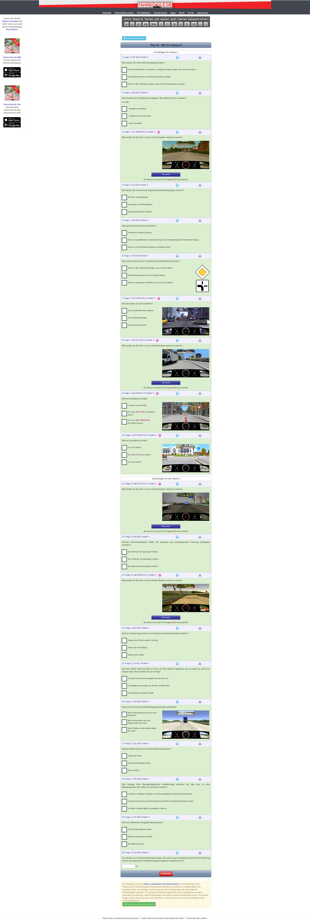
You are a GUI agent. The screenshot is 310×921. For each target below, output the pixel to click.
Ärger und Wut (133, 770)
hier (198, 918)
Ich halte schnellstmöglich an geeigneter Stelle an (147, 808)
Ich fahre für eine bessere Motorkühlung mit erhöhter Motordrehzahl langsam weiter (161, 801)
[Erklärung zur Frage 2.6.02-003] (177, 628)
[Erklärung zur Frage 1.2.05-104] (177, 57)
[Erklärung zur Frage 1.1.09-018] (177, 220)
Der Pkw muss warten (139, 454)
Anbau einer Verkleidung (137, 647)
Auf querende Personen (137, 325)
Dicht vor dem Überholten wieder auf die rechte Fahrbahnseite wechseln (156, 84)
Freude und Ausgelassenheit (139, 763)
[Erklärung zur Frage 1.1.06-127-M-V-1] (177, 340)
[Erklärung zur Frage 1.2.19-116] (177, 185)
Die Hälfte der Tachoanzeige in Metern (143, 566)
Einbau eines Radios (136, 655)
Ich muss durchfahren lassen (141, 413)
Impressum (202, 13)
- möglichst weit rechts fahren (139, 116)
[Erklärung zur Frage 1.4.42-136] (177, 255)
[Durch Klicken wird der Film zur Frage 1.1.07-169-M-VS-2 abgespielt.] (185, 155)
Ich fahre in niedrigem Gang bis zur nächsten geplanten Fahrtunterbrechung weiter (160, 794)
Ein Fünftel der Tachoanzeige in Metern (143, 559)
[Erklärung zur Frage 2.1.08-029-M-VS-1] (177, 575)
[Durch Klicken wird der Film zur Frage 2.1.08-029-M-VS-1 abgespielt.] (185, 598)
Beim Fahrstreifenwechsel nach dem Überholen (142, 714)
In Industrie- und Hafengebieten (140, 204)
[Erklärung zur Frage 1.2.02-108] (177, 92)
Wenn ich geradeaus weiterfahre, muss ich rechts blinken (150, 282)
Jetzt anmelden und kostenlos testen (138, 904)
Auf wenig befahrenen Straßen (140, 212)
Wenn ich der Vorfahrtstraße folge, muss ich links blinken (150, 268)
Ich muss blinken (134, 447)
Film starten (166, 174)
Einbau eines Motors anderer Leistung (143, 640)
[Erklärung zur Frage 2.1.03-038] (177, 701)
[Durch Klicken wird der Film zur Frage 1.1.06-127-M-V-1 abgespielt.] (185, 363)
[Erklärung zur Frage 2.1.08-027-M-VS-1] (177, 483)
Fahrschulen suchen (124, 13)
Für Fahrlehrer (143, 13)
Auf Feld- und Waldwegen (138, 197)
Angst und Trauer (134, 756)
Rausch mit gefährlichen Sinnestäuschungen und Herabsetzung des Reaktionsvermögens (163, 240)
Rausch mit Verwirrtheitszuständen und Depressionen (149, 247)
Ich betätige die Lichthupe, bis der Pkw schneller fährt (149, 686)
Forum (191, 13)
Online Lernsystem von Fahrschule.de (161, 884)
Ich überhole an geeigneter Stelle (141, 693)
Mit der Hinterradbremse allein (140, 829)
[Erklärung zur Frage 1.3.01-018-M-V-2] (177, 393)
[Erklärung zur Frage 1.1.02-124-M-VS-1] (177, 298)
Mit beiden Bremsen (136, 844)
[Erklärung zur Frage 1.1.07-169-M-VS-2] (177, 132)
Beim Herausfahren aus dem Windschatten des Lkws (139, 721)
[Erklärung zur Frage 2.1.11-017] (177, 663)
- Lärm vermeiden (135, 123)
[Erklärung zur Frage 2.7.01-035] (177, 817)
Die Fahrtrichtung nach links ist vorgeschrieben (146, 275)
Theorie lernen (160, 13)
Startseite (107, 13)
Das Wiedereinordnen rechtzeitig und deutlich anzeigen (149, 77)
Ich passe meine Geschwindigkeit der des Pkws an (148, 678)
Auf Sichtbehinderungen (137, 318)
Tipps (173, 13)
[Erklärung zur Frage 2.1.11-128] (177, 743)
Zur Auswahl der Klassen (135, 38)
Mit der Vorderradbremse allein (140, 837)
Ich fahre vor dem (137, 405)
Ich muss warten (134, 462)
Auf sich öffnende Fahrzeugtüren (141, 310)
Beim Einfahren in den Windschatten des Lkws (142, 729)
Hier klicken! (12, 29)
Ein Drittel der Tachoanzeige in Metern (143, 552)
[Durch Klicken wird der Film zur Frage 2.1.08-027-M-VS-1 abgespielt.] (185, 507)
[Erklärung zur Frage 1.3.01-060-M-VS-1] (177, 435)
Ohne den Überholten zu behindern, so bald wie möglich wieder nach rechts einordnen (162, 69)
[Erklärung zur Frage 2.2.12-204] (177, 852)
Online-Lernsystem (10, 21)
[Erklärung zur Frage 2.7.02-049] (177, 779)
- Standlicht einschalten (137, 109)
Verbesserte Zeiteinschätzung (139, 232)
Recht (181, 13)
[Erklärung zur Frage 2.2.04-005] (177, 536)
